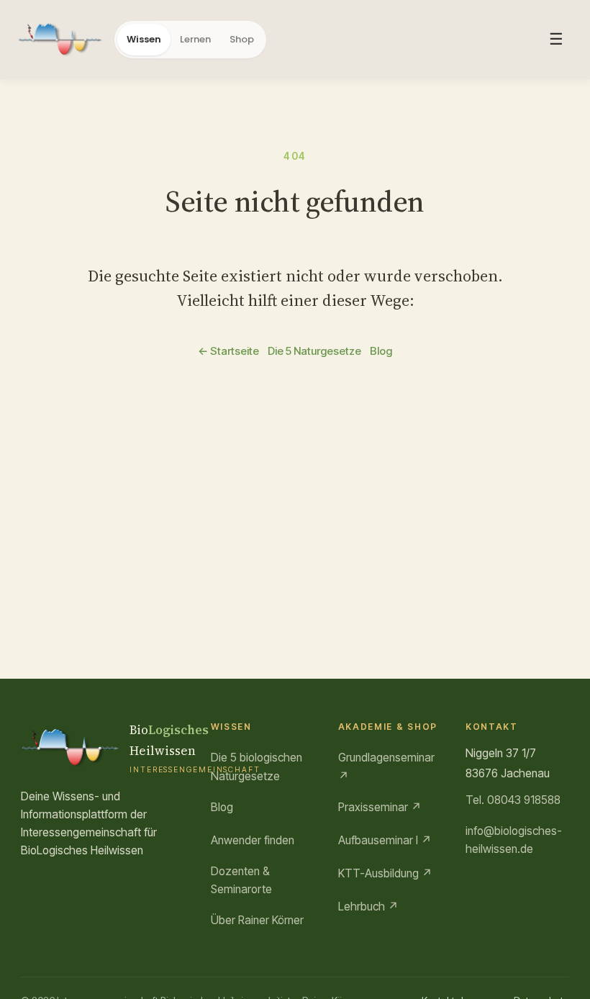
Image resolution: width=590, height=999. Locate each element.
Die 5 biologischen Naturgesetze (256, 767)
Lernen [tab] (195, 39)
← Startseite (228, 351)
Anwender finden (252, 840)
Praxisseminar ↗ (380, 807)
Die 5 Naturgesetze (314, 351)
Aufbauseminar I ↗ (385, 840)
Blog (381, 351)
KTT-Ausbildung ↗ (385, 873)
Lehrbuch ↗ (368, 906)
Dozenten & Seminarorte (241, 880)
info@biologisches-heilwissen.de (514, 840)
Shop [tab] (242, 39)
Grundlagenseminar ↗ (386, 767)
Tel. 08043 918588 (513, 800)
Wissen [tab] (144, 39)
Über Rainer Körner (257, 920)
